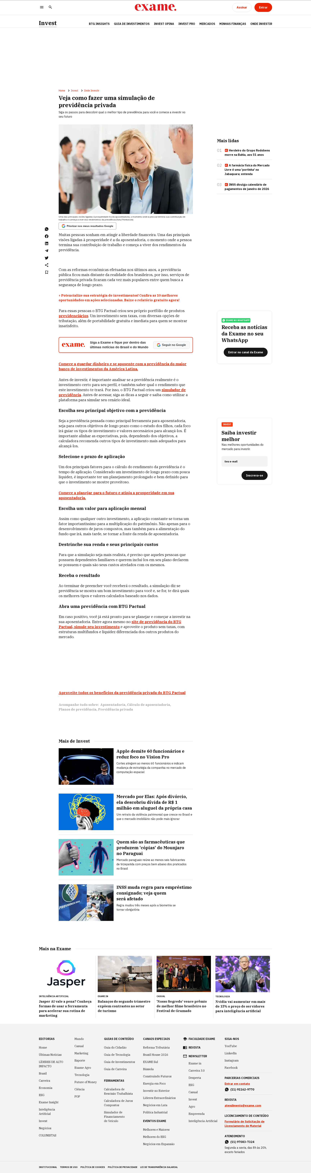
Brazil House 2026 (155, 1054)
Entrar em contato (237, 1083)
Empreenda (197, 1114)
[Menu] (42, 7)
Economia (45, 1088)
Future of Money (86, 1082)
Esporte (80, 1060)
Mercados (207, 24)
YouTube (231, 1046)
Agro (192, 1106)
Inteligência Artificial (47, 1112)
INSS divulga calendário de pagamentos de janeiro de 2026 (247, 187)
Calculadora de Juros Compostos (118, 1103)
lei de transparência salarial (159, 1167)
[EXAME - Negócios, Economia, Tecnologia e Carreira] (155, 7)
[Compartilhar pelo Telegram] (46, 251)
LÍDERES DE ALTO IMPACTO (51, 1064)
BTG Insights (99, 24)
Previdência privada (115, 709)
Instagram (232, 1060)
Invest (48, 23)
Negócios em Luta (155, 1105)
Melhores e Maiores (156, 1129)
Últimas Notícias (50, 1054)
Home (62, 90)
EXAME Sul (150, 1062)
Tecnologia (82, 1075)
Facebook (231, 1067)
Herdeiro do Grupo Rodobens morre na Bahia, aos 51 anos (247, 152)
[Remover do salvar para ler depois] (46, 272)
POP (77, 1096)
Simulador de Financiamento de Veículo (114, 1117)
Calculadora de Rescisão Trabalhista (118, 1091)
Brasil (43, 1073)
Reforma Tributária (156, 1047)
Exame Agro (83, 1067)
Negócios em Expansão (159, 1144)
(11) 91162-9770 (242, 1089)
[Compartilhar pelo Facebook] (46, 236)
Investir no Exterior (156, 1091)
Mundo (79, 1039)
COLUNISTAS (47, 1135)
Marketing (81, 1053)
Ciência (80, 1089)
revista (194, 1047)
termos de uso (69, 1167)
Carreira (44, 1080)
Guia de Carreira (115, 1069)
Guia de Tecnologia (117, 1054)
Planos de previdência (77, 709)
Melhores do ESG (154, 1137)
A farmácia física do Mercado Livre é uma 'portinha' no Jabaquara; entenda (247, 170)
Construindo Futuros (157, 1076)
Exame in (195, 1063)
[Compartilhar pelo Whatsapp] (46, 229)
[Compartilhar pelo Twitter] (46, 258)
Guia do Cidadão (115, 1047)
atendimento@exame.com (243, 1105)
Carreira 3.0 (197, 1070)
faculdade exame (202, 1039)
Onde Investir (261, 24)
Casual (79, 1046)
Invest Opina (164, 24)
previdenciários (73, 315)
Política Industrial (155, 1112)
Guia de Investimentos (132, 24)
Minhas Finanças (232, 24)
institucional (48, 1167)
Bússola (148, 1069)
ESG (41, 1095)
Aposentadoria (112, 705)
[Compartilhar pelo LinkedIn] (46, 243)
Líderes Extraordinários (159, 1098)
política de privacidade (122, 1167)
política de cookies (92, 1167)
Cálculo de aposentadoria (148, 705)
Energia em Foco (154, 1083)
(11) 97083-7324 (242, 1142)
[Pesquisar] (50, 7)
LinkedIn (231, 1053)
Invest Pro (186, 24)
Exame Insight (48, 1102)
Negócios (45, 1128)
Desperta (195, 1078)
